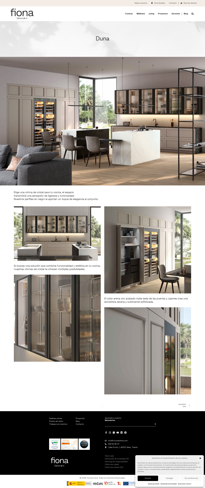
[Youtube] (117, 432)
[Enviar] (155, 424)
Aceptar (148, 478)
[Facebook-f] (106, 432)
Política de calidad (112, 465)
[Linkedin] (121, 432)
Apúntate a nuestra (113, 419)
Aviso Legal (109, 456)
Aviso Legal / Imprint (184, 483)
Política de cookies (153, 483)
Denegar (169, 478)
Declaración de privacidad (169, 483)
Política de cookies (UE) (114, 467)
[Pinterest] (125, 432)
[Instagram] (110, 432)
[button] (200, 458)
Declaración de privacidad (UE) (117, 459)
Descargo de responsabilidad (116, 462)
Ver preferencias (191, 478)
